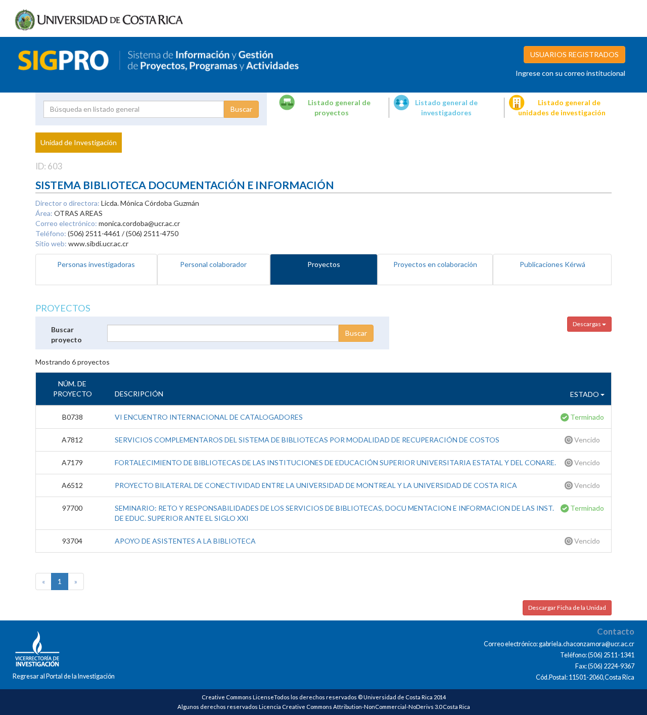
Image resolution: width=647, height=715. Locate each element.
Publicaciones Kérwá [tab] (552, 264)
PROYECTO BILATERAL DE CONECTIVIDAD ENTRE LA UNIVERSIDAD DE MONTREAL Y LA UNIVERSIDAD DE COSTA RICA (316, 485)
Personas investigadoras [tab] (96, 264)
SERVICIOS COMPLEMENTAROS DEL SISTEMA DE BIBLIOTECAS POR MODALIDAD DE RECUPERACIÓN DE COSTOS (307, 439)
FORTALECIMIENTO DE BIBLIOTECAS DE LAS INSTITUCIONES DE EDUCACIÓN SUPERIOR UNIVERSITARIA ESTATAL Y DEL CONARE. (335, 462)
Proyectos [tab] (323, 264)
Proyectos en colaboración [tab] (435, 264)
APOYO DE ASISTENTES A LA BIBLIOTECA (185, 541)
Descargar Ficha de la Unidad (567, 607)
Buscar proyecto (66, 334)
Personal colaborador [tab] (213, 264)
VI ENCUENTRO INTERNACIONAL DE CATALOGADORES (209, 417)
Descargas (587, 324)
